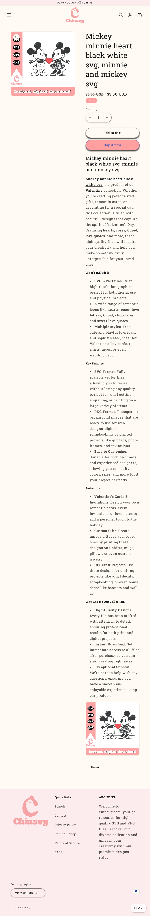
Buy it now (112, 145)
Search (60, 806)
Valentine (94, 190)
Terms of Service (67, 843)
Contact (60, 815)
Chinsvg (25, 907)
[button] (9, 15)
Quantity (92, 109)
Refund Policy (65, 834)
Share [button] (94, 767)
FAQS (58, 852)
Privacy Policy (65, 824)
